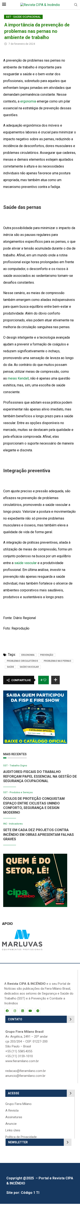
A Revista (12, 1110)
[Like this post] (44, 680)
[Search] (76, 5)
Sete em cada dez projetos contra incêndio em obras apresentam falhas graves (38, 834)
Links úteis (12, 1130)
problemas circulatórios (22, 661)
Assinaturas (13, 1117)
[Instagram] (14, 1011)
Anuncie (11, 1123)
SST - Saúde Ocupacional (23, 16)
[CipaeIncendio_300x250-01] (35, 856)
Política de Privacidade (21, 1137)
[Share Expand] (55, 680)
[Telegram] (38, 1011)
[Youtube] (30, 1011)
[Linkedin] (22, 1011)
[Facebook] (7, 1011)
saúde (10, 667)
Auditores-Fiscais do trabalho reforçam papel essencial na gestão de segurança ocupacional (40, 776)
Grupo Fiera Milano (18, 1104)
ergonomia (28, 101)
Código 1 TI (30, 1193)
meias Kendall (18, 378)
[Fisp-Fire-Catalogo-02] (35, 692)
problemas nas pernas (57, 661)
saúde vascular (25, 563)
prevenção (46, 655)
